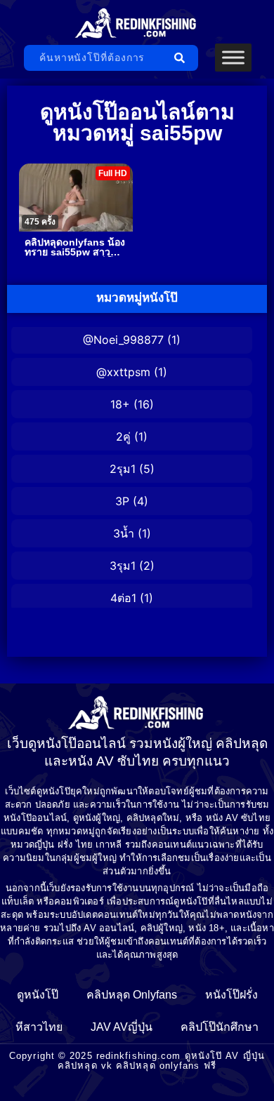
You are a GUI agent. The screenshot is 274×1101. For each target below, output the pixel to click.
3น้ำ (123, 533)
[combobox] (95, 58)
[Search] (182, 58)
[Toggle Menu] (233, 58)
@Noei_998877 (123, 340)
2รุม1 (123, 469)
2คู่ (123, 436)
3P (122, 501)
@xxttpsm (123, 372)
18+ (120, 404)
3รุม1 (123, 566)
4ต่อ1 (123, 598)
